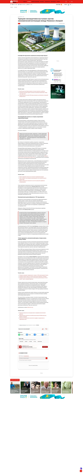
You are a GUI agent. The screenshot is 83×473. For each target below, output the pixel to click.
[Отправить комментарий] (46, 358)
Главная (11, 7)
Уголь (35, 341)
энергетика (40, 341)
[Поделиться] (81, 471)
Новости (25, 1)
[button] (68, 4)
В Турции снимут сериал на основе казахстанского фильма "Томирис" (33, 276)
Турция (30, 341)
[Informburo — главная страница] (14, 1)
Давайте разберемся (35, 1)
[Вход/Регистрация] (70, 1)
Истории (29, 1)
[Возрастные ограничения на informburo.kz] (66, 1)
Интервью (42, 1)
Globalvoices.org (30, 307)
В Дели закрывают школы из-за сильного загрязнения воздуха (31, 176)
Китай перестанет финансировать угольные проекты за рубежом (32, 91)
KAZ (72, 1)
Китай (26, 341)
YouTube (58, 1)
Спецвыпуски (47, 1)
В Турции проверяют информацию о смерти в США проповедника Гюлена (33, 275)
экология (21, 341)
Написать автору (62, 23)
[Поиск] (68, 1)
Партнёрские (53, 1)
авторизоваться (26, 355)
